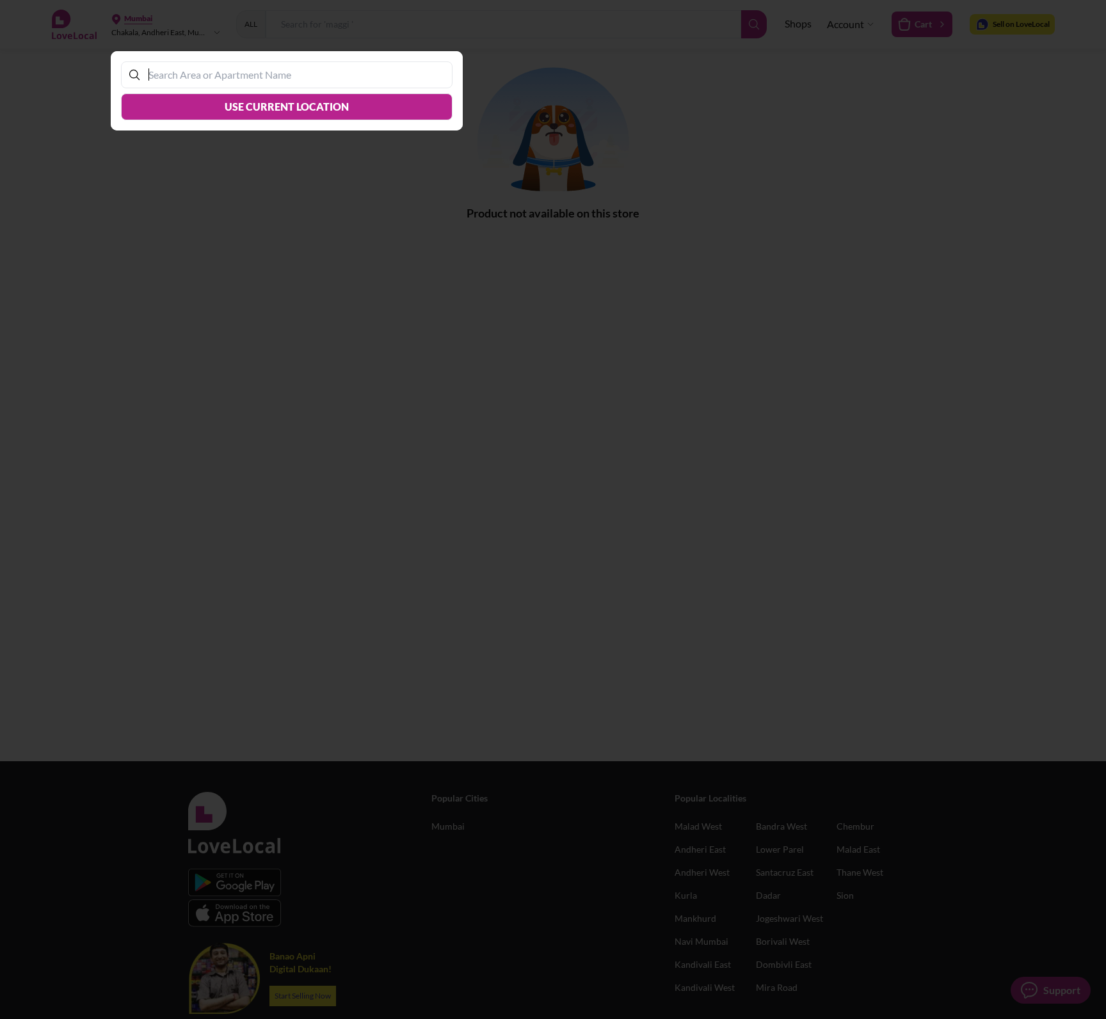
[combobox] (293, 74)
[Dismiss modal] (553, 509)
